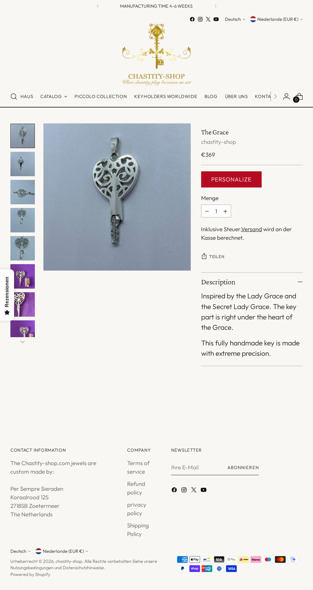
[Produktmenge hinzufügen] (225, 211)
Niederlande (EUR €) (277, 19)
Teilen (216, 256)
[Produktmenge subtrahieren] (206, 211)
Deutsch (233, 19)
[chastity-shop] (156, 55)
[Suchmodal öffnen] (14, 96)
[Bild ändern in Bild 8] (22, 332)
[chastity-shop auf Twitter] (208, 19)
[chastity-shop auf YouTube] (216, 19)
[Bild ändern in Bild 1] (22, 136)
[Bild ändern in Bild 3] (22, 192)
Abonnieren (243, 467)
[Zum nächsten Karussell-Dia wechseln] (297, 411)
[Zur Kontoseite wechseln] (286, 96)
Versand (251, 229)
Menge (210, 198)
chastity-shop (218, 141)
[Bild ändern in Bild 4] (22, 220)
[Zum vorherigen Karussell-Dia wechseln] (283, 412)
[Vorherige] (98, 6)
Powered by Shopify (30, 574)
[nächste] (215, 6)
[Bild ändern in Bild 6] (22, 276)
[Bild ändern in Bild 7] (22, 304)
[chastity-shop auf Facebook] (192, 19)
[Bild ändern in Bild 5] (22, 248)
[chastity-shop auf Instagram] (200, 19)
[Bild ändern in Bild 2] (22, 164)
